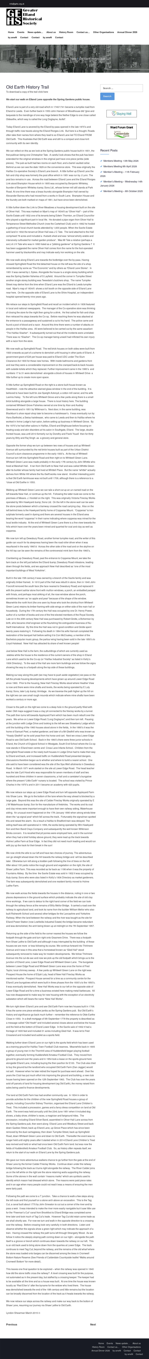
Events (20, 32)
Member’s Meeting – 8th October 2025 (123, 191)
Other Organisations (103, 32)
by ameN (12, 37)
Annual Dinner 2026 (127, 32)
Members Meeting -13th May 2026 (121, 160)
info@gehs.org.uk (16, 3)
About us (51, 32)
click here (43, 91)
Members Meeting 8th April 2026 (120, 166)
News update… (35, 32)
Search (107, 96)
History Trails (68, 58)
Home (11, 32)
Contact (24, 37)
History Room (66, 32)
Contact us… (83, 32)
